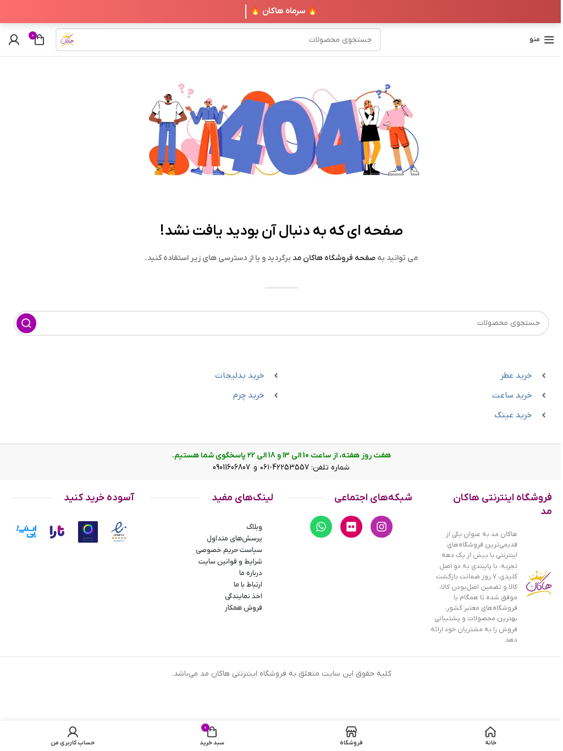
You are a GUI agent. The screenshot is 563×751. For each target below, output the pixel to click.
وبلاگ (254, 527)
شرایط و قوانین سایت (230, 561)
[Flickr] (351, 527)
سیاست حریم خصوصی (229, 550)
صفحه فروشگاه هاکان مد (334, 258)
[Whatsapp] (321, 527)
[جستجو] (67, 39)
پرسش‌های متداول (234, 538)
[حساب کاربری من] (14, 40)
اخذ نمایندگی (243, 596)
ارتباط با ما (248, 584)
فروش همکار (243, 607)
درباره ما (250, 573)
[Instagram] (382, 527)
